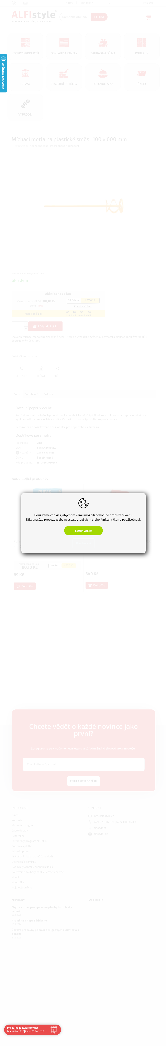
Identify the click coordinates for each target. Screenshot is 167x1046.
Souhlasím (82, 530)
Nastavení (82, 543)
